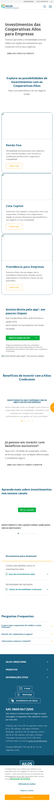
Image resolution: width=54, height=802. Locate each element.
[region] (27, 783)
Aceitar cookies (27, 797)
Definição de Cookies (27, 784)
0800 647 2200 (22, 709)
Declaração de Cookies (20, 779)
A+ (51, 1)
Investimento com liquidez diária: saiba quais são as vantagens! (26, 526)
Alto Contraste (42, 1)
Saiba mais (14, 165)
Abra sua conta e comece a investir (24, 465)
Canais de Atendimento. (37, 741)
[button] (21, 420)
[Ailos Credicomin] (27, 765)
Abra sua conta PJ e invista (20, 53)
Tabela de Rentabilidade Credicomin (24, 589)
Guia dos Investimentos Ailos (20, 574)
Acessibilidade (29, 1)
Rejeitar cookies (27, 790)
